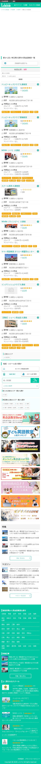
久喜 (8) (7, 357)
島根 (23, 637)
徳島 (18, 642)
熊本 (8, 646)
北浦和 (21, 407)
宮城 (24, 614)
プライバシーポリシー (32, 759)
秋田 (19, 614)
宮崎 (34, 646)
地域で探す (12, 374)
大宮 (28, 407)
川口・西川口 (20, 403)
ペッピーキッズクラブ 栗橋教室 (14, 117)
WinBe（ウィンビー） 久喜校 (14, 221)
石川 (13, 629)
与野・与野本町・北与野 (10, 407)
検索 (26, 5)
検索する (35, 381)
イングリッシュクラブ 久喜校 (13, 284)
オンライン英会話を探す (22, 369)
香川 (8, 642)
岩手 (14, 614)
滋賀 (18, 633)
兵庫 (8, 633)
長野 (8, 629)
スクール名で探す (32, 374)
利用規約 (21, 759)
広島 (3, 637)
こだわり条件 (7, 386)
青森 (9, 614)
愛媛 (3, 642)
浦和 (28, 403)
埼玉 (14, 618)
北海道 (4, 614)
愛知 (3, 624)
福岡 (3, 646)
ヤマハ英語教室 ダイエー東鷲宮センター (18, 251)
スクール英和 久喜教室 (11, 186)
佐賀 (24, 646)
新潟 (3, 629)
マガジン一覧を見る (20, 595)
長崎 (19, 646)
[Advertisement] (20, 33)
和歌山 (29, 633)
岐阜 (18, 624)
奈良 (23, 633)
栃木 (34, 618)
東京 (3, 618)
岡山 (8, 637)
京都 (13, 633)
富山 (18, 629)
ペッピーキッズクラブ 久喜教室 (14, 84)
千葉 (19, 618)
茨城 (24, 618)
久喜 (5, 394)
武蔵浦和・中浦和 (8, 403)
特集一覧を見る (21, 558)
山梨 (3, 620)
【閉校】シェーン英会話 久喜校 (14, 317)
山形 (29, 614)
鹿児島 (14, 646)
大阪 (3, 633)
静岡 (8, 624)
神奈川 (9, 618)
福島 (34, 614)
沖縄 (3, 648)
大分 (29, 646)
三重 (13, 624)
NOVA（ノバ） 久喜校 (11, 150)
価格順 (20, 79)
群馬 (29, 618)
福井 (23, 629)
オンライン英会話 (35, 5)
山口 (13, 637)
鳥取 (18, 637)
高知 (13, 642)
